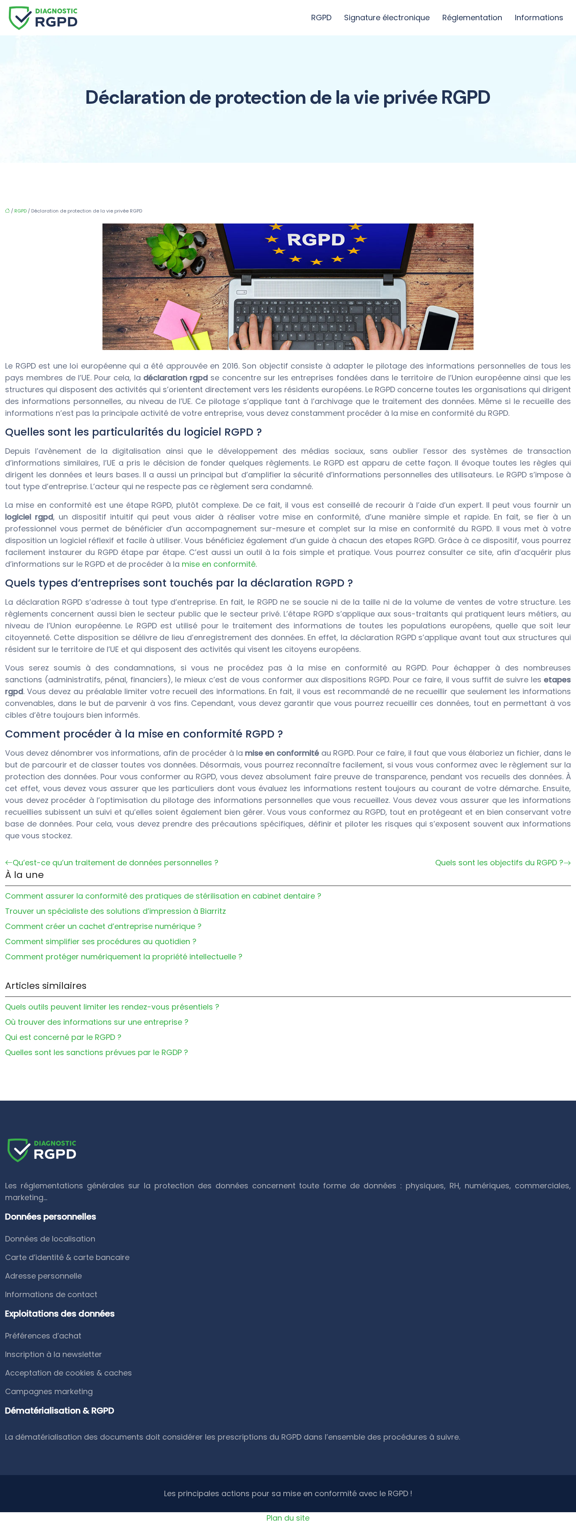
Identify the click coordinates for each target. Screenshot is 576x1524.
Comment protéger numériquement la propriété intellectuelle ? (123, 956)
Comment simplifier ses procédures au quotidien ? (100, 941)
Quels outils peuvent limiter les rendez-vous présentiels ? (112, 1007)
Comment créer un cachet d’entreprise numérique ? (103, 926)
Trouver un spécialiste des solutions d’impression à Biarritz (115, 911)
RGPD (321, 17)
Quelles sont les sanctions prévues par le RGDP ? (96, 1052)
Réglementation (472, 17)
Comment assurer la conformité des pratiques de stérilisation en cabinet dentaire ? (163, 896)
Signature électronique (387, 17)
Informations (539, 17)
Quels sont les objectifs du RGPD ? (499, 862)
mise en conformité (219, 564)
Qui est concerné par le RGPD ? (63, 1037)
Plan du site (288, 1518)
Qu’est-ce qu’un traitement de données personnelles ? (115, 862)
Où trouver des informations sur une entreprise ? (96, 1022)
